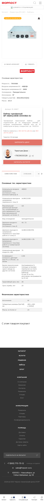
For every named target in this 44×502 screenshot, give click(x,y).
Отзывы (22, 395)
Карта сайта (22, 445)
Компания (22, 377)
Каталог (22, 351)
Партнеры (22, 417)
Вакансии (22, 385)
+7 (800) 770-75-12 (15, 463)
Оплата (22, 436)
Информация (22, 406)
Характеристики (11, 174)
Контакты (22, 388)
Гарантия (22, 439)
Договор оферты (22, 442)
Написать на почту (22, 162)
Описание (27, 174)
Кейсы (22, 365)
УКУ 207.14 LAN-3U (25, 131)
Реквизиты (22, 391)
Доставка (22, 432)
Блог (22, 369)
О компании (22, 382)
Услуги (22, 356)
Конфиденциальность (22, 420)
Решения (22, 360)
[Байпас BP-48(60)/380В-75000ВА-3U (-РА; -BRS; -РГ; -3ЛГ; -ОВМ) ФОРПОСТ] (22, 32)
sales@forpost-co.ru (24, 468)
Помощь (22, 428)
